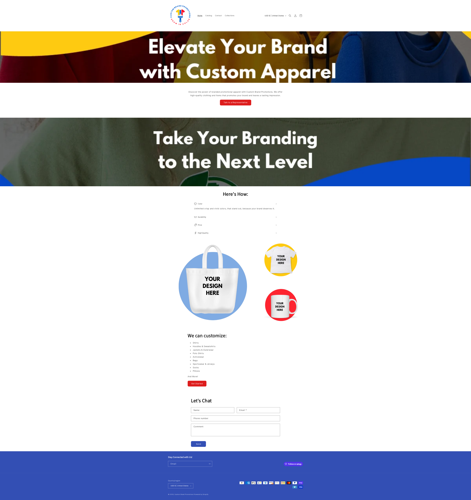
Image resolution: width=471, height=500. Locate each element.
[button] (290, 15)
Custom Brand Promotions (184, 494)
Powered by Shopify (201, 494)
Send (198, 444)
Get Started (197, 383)
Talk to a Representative (236, 102)
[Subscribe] (209, 464)
